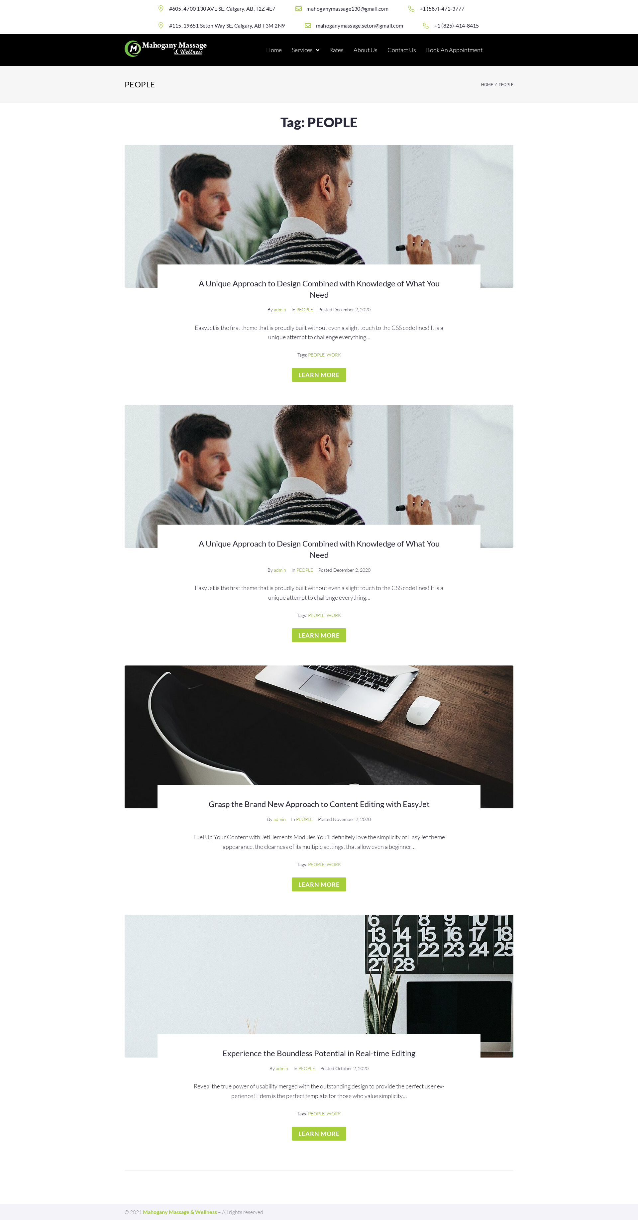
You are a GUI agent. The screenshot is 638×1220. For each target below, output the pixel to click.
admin (280, 309)
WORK (334, 354)
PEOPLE (304, 309)
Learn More (319, 374)
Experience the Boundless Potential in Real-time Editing (319, 1053)
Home (487, 84)
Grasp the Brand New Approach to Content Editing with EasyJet (319, 804)
